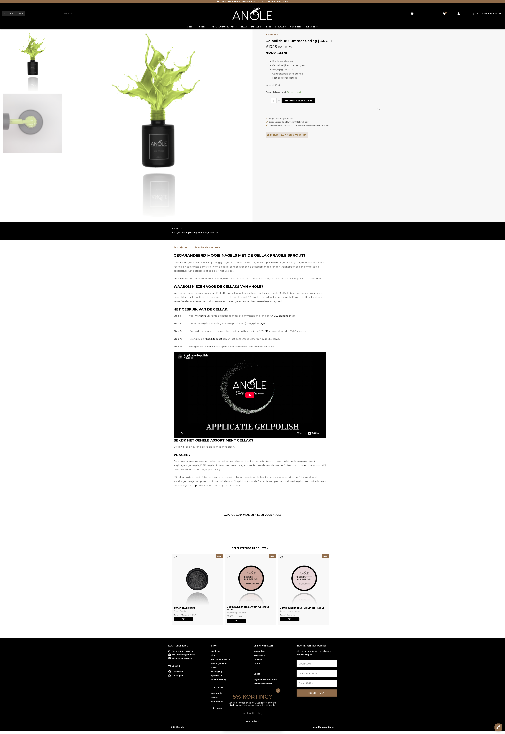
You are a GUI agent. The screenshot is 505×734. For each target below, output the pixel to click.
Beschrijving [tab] (180, 247)
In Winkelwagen (298, 100)
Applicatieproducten (223, 27)
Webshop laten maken (301, 727)
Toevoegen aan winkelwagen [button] (236, 621)
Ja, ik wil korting (252, 713)
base (248, 323)
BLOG (268, 27)
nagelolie (210, 346)
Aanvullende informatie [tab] (207, 247)
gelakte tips (191, 485)
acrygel (261, 323)
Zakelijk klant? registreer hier (288, 135)
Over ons (310, 27)
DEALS (244, 27)
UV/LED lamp (267, 331)
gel (254, 323)
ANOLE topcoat (213, 339)
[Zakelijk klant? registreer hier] (268, 135)
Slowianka (280, 27)
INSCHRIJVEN (316, 693)
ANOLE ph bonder (280, 315)
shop (190, 27)
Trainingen (296, 27)
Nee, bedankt (252, 721)
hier (183, 446)
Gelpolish (213, 232)
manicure (200, 315)
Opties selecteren (183, 619)
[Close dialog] (278, 690)
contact (303, 465)
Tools (202, 27)
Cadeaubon (256, 27)
